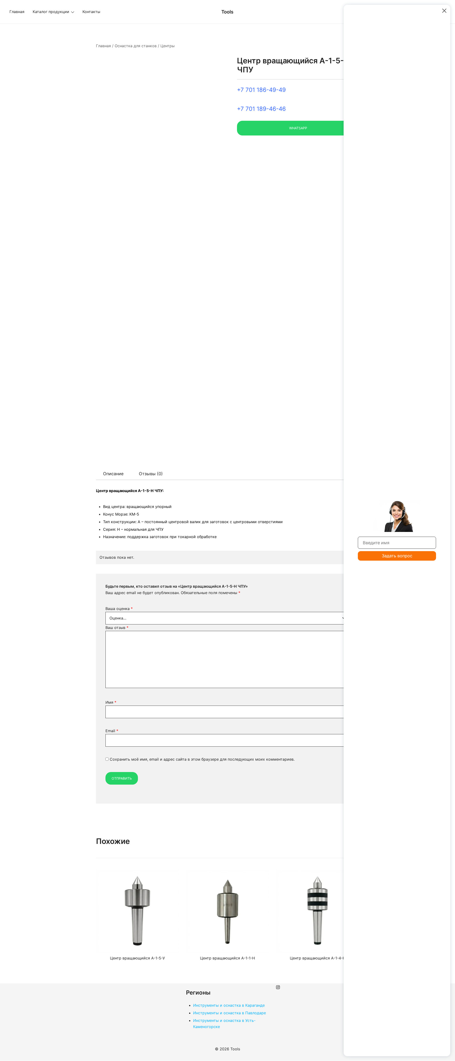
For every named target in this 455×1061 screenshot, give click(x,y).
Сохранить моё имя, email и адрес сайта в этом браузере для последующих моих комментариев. (202, 759)
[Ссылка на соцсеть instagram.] (278, 986)
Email (111, 730)
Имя (110, 702)
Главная (16, 11)
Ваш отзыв (116, 627)
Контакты (91, 11)
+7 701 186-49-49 (261, 89)
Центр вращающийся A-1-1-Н (227, 958)
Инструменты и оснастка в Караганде (229, 1005)
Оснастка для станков (136, 45)
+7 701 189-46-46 (261, 108)
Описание (113, 473)
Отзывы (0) (151, 473)
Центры (167, 45)
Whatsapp (298, 128)
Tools (227, 12)
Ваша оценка (119, 608)
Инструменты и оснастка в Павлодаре (229, 1012)
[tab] (113, 474)
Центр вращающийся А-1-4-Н (318, 958)
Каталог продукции (51, 11)
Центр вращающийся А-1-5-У (137, 958)
